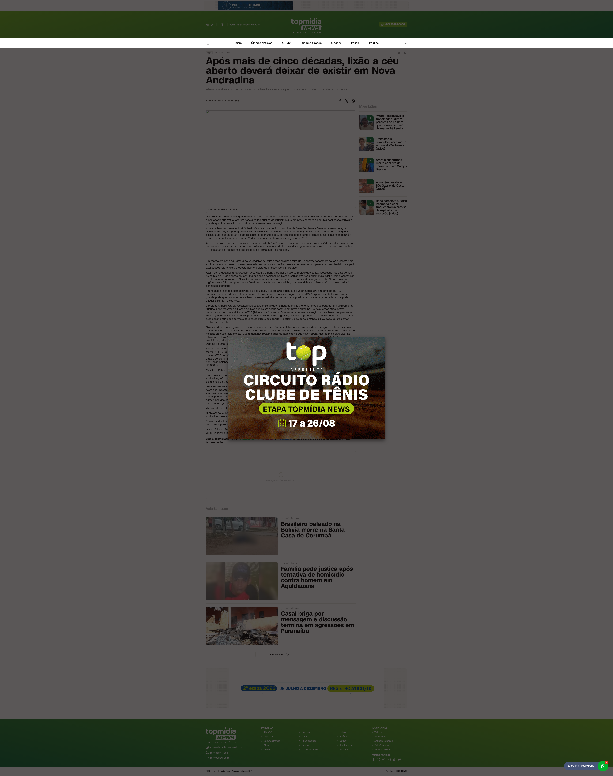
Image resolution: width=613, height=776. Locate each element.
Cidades (336, 43)
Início (238, 43)
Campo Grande (312, 43)
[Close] (385, 337)
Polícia (355, 43)
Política (374, 43)
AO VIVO (287, 43)
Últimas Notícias (261, 43)
